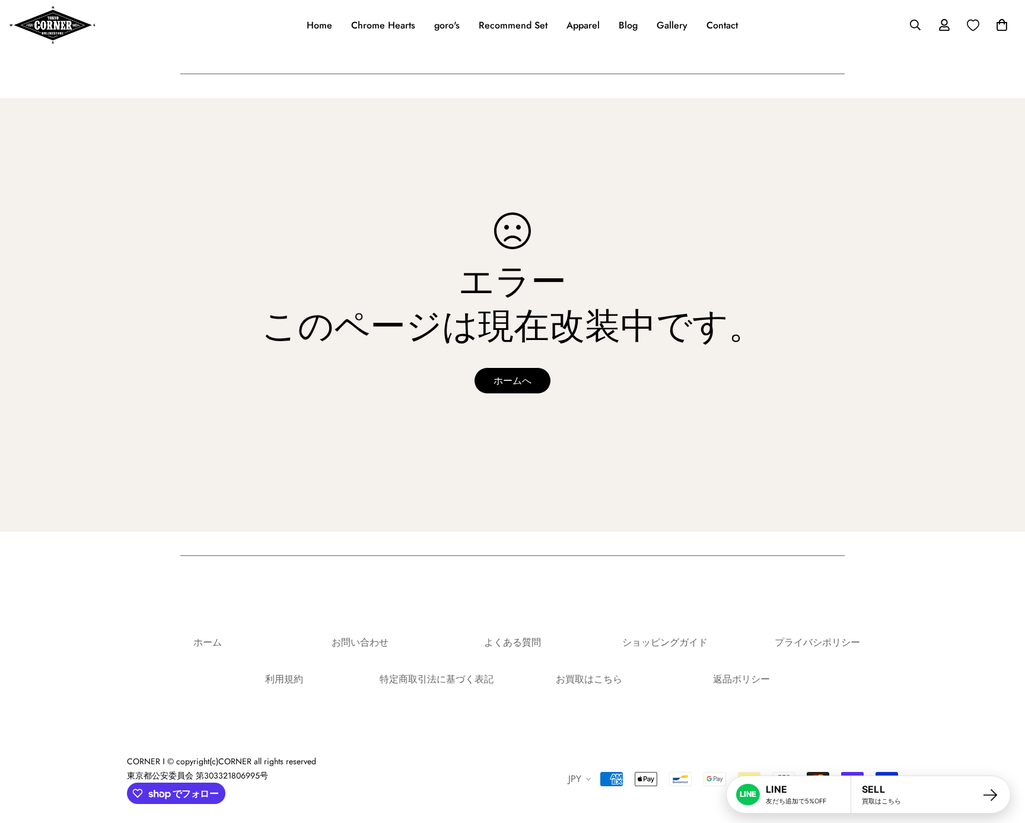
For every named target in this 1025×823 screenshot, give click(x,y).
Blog (628, 25)
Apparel (583, 25)
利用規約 (284, 679)
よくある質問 (512, 642)
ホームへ (512, 380)
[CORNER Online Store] (52, 25)
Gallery (672, 25)
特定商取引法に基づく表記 (437, 679)
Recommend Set (513, 25)
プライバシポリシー (817, 642)
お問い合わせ (360, 642)
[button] (999, 25)
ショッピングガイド (665, 642)
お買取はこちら (589, 679)
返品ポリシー (741, 679)
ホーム (207, 642)
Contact (722, 25)
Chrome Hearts (383, 25)
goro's (447, 25)
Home (319, 25)
